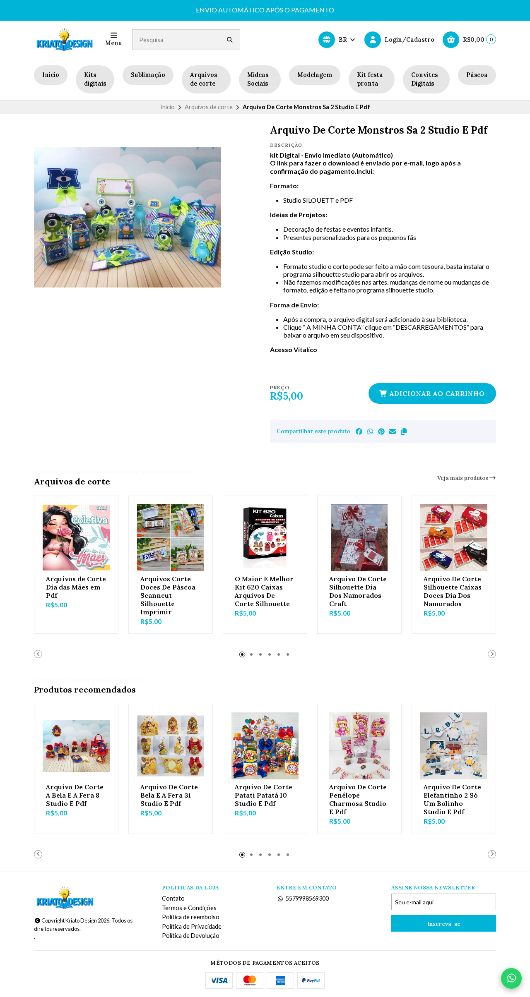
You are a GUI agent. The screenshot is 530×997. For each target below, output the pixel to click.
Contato (173, 898)
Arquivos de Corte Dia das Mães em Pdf (76, 587)
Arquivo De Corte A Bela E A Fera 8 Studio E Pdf (75, 795)
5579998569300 (307, 898)
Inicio (50, 75)
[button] (404, 431)
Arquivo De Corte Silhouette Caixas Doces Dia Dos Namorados (453, 591)
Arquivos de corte (203, 79)
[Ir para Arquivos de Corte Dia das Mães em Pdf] (76, 537)
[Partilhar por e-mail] (392, 431)
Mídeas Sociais (257, 79)
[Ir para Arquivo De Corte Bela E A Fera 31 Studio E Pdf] (170, 745)
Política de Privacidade (192, 927)
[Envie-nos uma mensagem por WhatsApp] (511, 978)
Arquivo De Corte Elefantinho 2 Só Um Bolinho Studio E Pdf (452, 799)
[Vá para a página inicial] (64, 39)
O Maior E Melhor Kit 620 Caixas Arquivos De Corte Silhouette (264, 591)
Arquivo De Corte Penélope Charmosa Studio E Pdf (358, 799)
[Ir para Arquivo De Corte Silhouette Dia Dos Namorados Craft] (359, 537)
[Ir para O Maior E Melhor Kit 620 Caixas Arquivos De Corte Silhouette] (265, 537)
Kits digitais (95, 79)
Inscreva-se (443, 923)
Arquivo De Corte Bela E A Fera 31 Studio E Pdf (169, 795)
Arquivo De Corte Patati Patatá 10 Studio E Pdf (263, 795)
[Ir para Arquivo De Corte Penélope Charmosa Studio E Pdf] (359, 745)
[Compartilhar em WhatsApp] (370, 431)
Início (167, 106)
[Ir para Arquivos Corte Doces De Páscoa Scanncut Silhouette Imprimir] (170, 537)
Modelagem (314, 75)
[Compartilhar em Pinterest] (381, 431)
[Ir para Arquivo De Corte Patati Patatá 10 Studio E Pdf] (265, 745)
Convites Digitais (424, 79)
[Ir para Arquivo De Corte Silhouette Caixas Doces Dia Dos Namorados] (453, 537)
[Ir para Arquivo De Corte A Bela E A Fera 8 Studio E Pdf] (76, 745)
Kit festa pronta (370, 79)
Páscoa (477, 75)
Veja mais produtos (463, 478)
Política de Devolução (190, 936)
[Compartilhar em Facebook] (359, 431)
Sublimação (148, 75)
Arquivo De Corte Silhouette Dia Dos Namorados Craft (358, 591)
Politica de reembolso (190, 917)
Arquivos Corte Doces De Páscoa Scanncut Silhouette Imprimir (167, 595)
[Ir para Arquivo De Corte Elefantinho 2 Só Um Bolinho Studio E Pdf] (453, 745)
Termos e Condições (189, 908)
